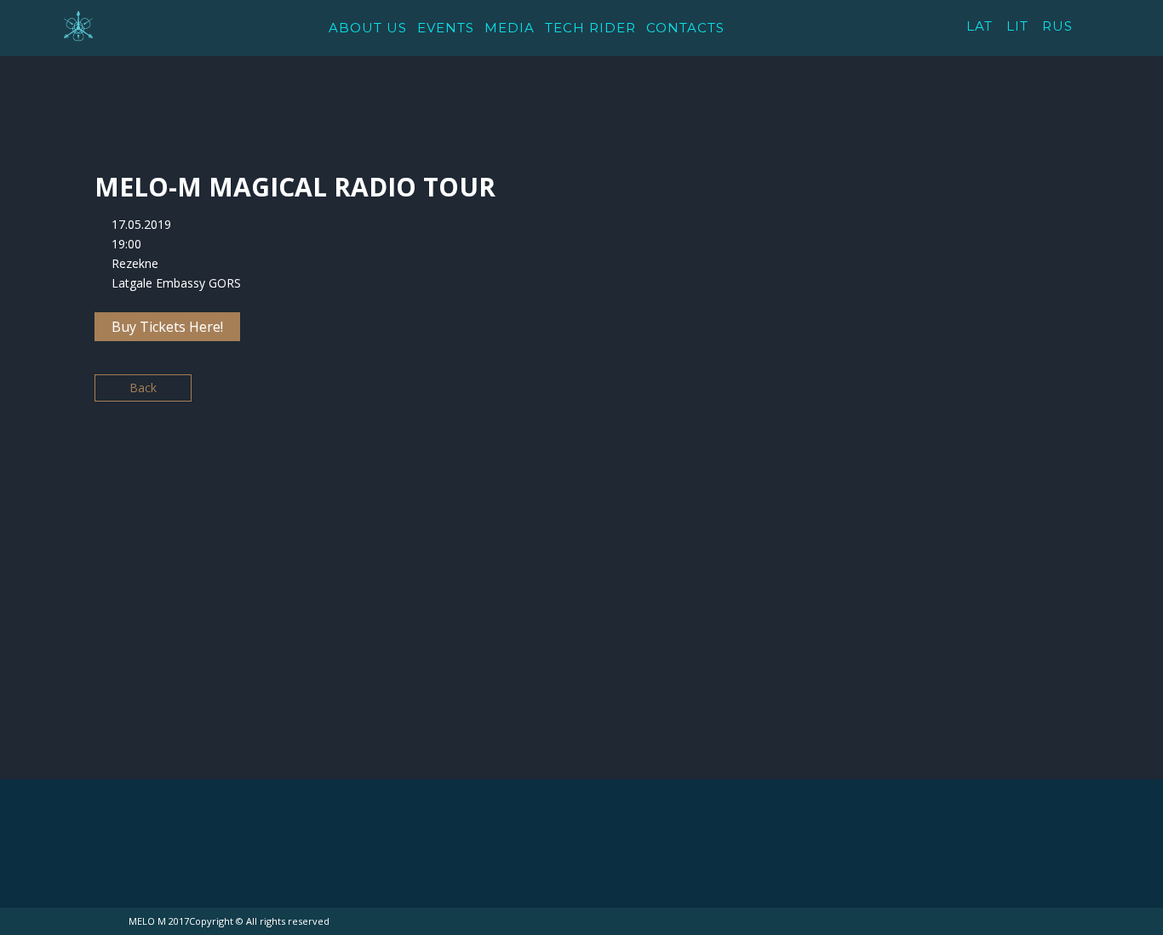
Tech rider (590, 28)
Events (445, 28)
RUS (1057, 26)
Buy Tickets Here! (167, 326)
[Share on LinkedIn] (887, 394)
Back (143, 387)
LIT (1017, 26)
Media (509, 28)
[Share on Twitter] (858, 394)
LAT (979, 26)
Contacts (685, 28)
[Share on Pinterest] (917, 394)
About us (368, 28)
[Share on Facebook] (828, 394)
